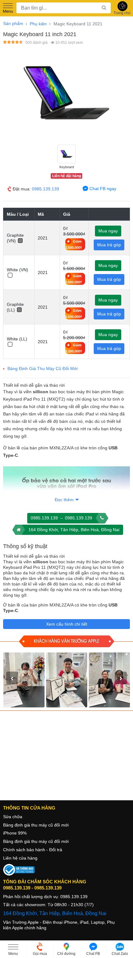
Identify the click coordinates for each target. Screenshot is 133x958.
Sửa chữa (12, 816)
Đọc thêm (65, 499)
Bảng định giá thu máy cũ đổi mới (36, 825)
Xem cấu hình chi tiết (66, 624)
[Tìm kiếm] (105, 7)
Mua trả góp (109, 244)
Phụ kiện (38, 23)
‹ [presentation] (12, 677)
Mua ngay (108, 230)
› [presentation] (120, 677)
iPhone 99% (15, 833)
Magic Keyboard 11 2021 (78, 23)
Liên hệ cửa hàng (20, 858)
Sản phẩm (13, 23)
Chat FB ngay (102, 188)
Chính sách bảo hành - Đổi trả (32, 849)
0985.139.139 (45, 188)
